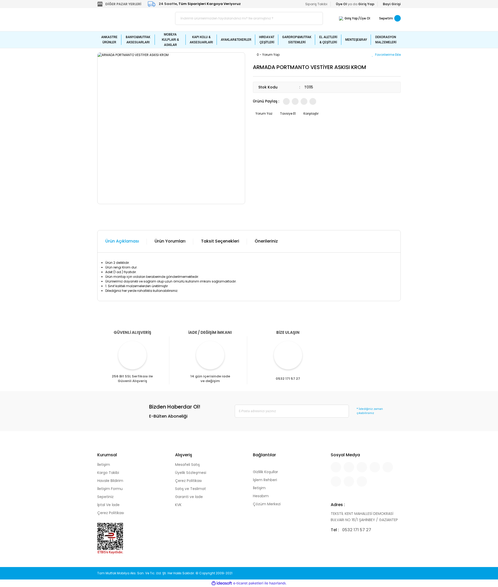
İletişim (103, 464)
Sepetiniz (105, 496)
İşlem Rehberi (265, 479)
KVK (178, 504)
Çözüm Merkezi (267, 504)
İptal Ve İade (108, 504)
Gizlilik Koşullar (265, 471)
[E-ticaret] (248, 583)
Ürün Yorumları (170, 241)
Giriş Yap (351, 18)
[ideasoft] (221, 583)
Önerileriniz (266, 241)
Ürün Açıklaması (122, 241)
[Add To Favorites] (386, 54)
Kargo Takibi (108, 472)
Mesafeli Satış (187, 464)
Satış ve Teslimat (190, 488)
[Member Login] (341, 18)
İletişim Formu (110, 488)
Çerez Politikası (110, 512)
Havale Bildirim (110, 480)
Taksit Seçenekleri (220, 241)
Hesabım (261, 496)
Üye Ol (365, 18)
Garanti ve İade (189, 496)
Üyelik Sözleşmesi (190, 472)
